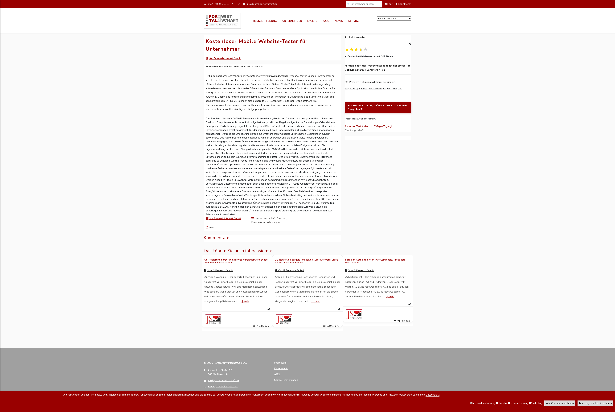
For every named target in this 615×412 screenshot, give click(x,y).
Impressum (280, 362)
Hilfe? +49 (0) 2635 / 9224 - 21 (223, 4)
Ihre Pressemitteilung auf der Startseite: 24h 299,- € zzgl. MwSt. (377, 107)
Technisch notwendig (483, 403)
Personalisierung (519, 403)
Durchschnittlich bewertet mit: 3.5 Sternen (370, 56)
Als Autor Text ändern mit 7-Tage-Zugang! (368, 126)
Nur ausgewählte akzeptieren (595, 403)
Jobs (326, 21)
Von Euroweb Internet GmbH (225, 58)
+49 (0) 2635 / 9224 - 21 (223, 386)
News (339, 21)
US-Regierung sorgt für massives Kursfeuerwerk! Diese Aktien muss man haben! (236, 261)
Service (353, 21)
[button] (237, 309)
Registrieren (404, 4)
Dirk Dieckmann (354, 70)
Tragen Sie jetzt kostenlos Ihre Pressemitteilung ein (373, 88)
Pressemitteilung (264, 21)
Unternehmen (292, 21)
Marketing (536, 403)
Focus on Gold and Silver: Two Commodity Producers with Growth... (375, 261)
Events (312, 21)
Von (220, 270)
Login (390, 4)
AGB (277, 374)
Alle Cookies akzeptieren (560, 403)
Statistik (502, 403)
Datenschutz (281, 368)
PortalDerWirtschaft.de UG (230, 363)
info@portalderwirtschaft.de (262, 4)
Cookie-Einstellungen (286, 380)
